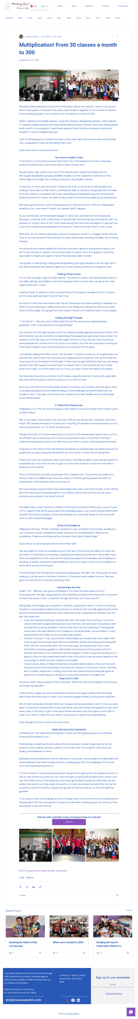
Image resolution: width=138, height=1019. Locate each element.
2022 (49, 18)
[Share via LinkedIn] (33, 887)
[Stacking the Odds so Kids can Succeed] (25, 926)
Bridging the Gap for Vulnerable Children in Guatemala (108, 944)
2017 (98, 18)
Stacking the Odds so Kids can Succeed (23, 944)
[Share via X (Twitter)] (27, 887)
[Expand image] (35, 845)
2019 (78, 18)
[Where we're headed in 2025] (69, 926)
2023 (40, 18)
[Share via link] (40, 887)
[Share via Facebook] (20, 887)
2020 (69, 18)
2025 (20, 18)
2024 (30, 18)
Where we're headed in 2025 (68, 942)
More (117, 18)
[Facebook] (73, 1000)
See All (129, 910)
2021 (59, 18)
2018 (88, 18)
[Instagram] (67, 1000)
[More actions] (117, 36)
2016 (108, 18)
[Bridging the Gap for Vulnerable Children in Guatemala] (112, 926)
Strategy (30, 877)
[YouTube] (78, 1000)
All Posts (9, 18)
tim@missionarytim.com (23, 1000)
